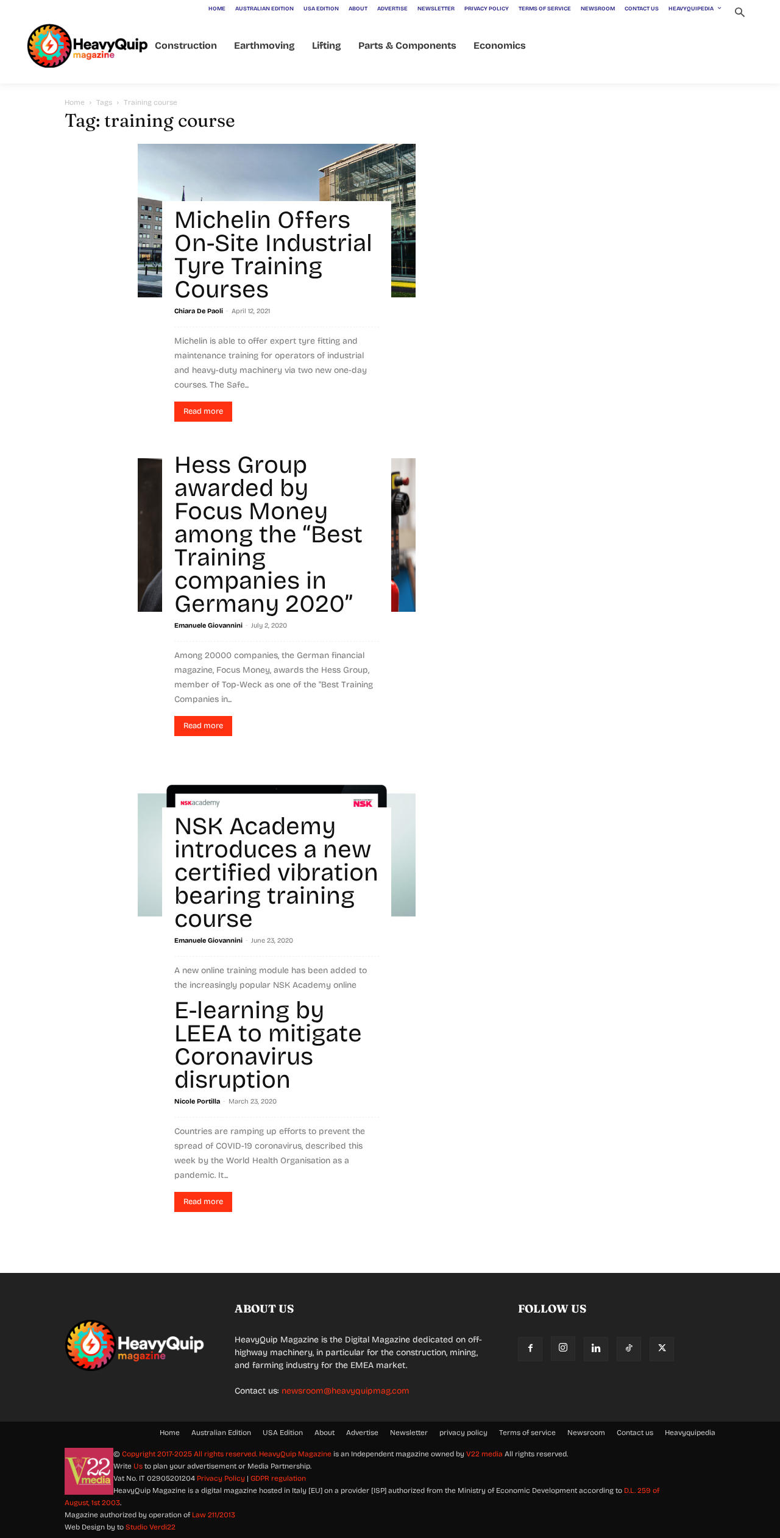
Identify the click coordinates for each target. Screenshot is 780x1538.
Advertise (362, 1432)
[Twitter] (662, 1349)
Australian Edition (221, 1432)
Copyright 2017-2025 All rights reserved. (190, 1454)
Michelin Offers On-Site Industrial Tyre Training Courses (273, 254)
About (324, 1432)
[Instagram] (563, 1348)
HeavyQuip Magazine (295, 1454)
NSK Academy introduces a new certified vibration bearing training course (276, 873)
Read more (203, 411)
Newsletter (409, 1432)
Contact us (635, 1432)
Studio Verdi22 (151, 1527)
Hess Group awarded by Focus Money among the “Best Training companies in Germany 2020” (268, 534)
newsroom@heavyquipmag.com (346, 1391)
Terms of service (527, 1432)
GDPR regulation (278, 1478)
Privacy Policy (221, 1478)
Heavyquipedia (690, 1432)
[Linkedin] (596, 1349)
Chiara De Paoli (198, 311)
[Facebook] (530, 1349)
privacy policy (463, 1432)
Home (75, 102)
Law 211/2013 (213, 1515)
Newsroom (586, 1432)
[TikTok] (629, 1349)
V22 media (484, 1454)
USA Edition (283, 1432)
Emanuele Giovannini (208, 625)
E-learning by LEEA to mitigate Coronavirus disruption (268, 1045)
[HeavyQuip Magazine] (88, 46)
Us (138, 1466)
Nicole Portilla (197, 1101)
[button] (739, 13)
